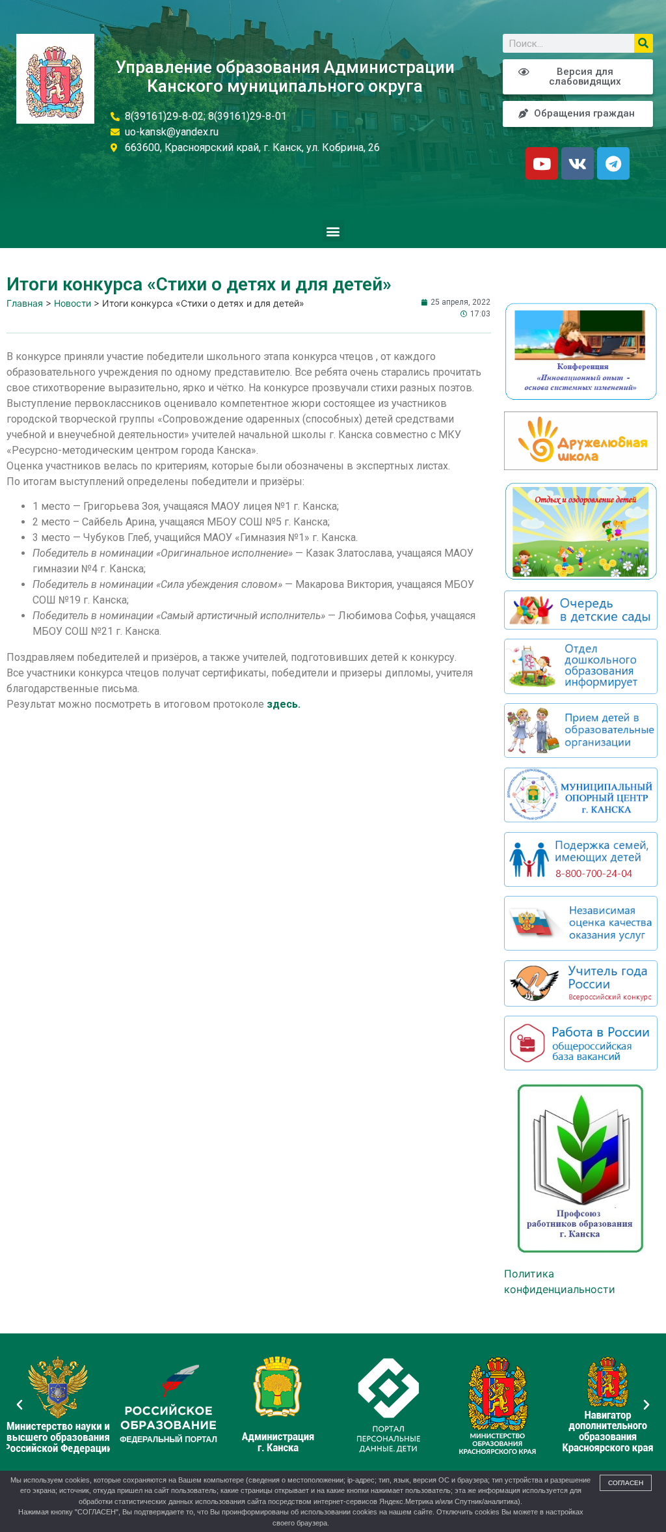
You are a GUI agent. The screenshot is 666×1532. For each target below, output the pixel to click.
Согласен (625, 1482)
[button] (333, 231)
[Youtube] (542, 163)
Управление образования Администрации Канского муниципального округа (285, 76)
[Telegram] (613, 163)
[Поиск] (643, 43)
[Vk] (577, 163)
